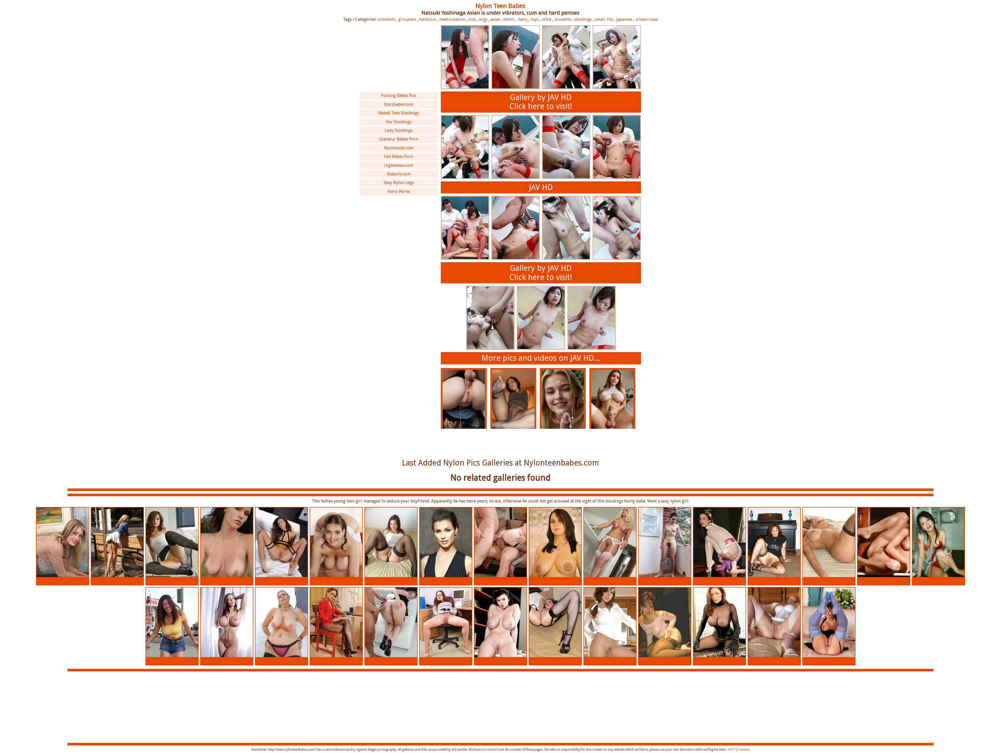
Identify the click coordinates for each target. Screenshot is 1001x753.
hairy (523, 19)
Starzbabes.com (398, 104)
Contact (743, 749)
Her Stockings (399, 121)
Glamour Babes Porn (398, 139)
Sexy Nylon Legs (399, 182)
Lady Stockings (398, 130)
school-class (647, 19)
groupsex (407, 19)
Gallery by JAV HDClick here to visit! (540, 102)
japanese (624, 19)
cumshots (386, 19)
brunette (562, 19)
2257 (731, 749)
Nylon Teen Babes (500, 6)
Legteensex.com (398, 165)
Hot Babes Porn (398, 156)
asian (495, 19)
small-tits (604, 19)
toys (535, 19)
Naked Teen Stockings (398, 113)
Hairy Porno (398, 191)
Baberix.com (398, 174)
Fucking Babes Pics (398, 95)
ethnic (509, 19)
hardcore (427, 19)
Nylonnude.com (398, 147)
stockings (583, 19)
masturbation (452, 19)
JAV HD (541, 187)
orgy (483, 19)
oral (472, 19)
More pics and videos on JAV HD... (540, 358)
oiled (546, 19)
